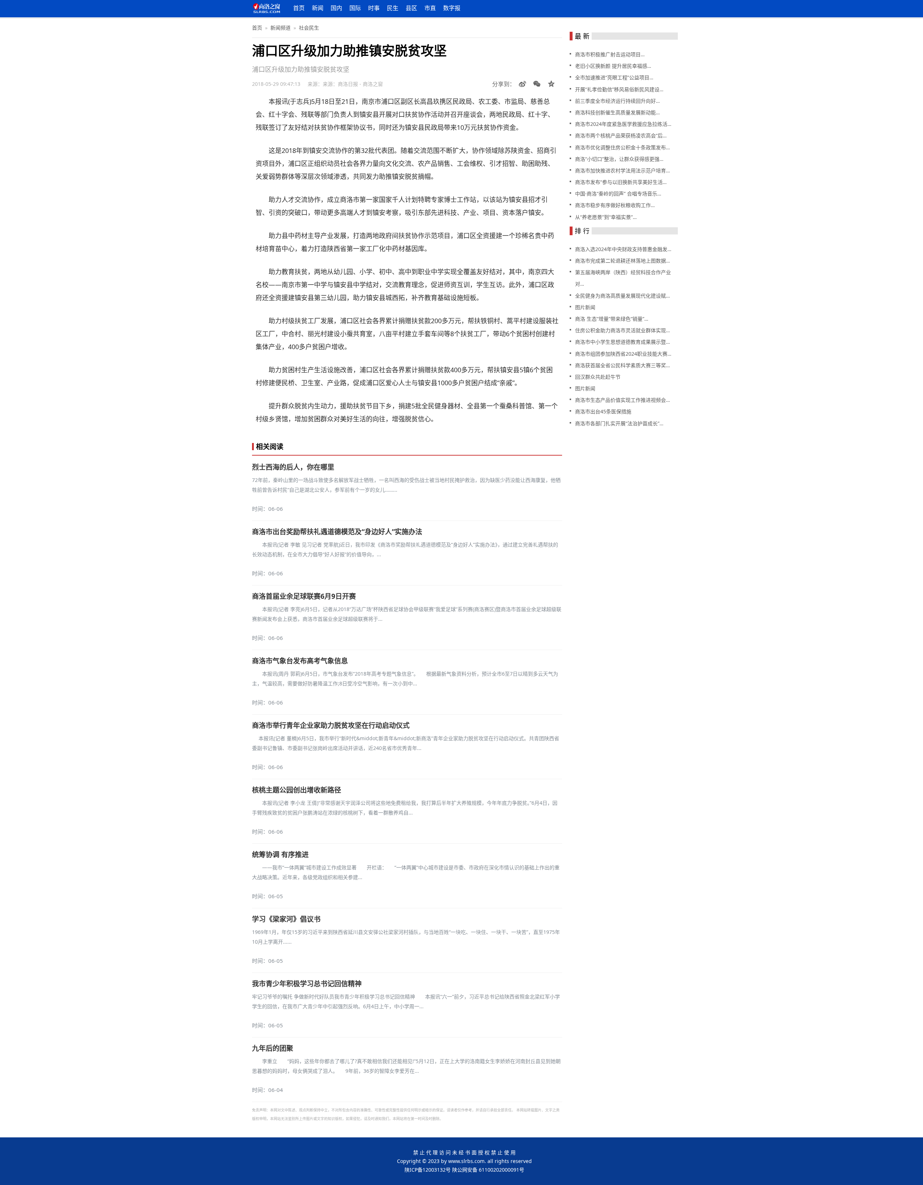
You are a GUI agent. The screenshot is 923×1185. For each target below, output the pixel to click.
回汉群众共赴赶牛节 (598, 376)
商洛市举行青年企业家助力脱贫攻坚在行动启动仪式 (331, 725)
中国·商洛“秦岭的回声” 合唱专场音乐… (618, 193)
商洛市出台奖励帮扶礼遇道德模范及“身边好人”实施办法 (337, 531)
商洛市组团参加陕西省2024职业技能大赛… (623, 353)
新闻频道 (280, 27)
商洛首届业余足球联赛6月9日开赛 (304, 596)
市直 (430, 8)
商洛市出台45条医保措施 (603, 411)
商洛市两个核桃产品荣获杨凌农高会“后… (621, 135)
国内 (336, 8)
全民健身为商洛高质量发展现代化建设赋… (622, 295)
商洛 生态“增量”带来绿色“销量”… (611, 318)
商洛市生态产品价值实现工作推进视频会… (622, 399)
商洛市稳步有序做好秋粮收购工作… (615, 205)
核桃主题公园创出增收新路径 (296, 790)
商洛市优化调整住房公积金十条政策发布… (622, 147)
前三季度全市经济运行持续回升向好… (617, 100)
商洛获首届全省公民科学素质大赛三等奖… (622, 365)
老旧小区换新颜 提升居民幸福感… (613, 65)
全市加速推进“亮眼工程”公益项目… (614, 77)
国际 (355, 8)
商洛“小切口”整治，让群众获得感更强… (619, 158)
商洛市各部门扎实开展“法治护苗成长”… (619, 423)
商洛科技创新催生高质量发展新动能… (617, 112)
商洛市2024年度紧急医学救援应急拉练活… (623, 123)
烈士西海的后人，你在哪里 (293, 467)
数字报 (451, 8)
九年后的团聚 (272, 1048)
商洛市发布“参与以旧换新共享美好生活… (621, 182)
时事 (374, 8)
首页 (299, 8)
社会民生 (309, 27)
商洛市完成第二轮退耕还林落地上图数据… (622, 260)
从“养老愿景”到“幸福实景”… (606, 217)
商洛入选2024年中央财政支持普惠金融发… (623, 249)
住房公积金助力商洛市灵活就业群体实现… (622, 330)
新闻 (317, 8)
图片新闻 (585, 307)
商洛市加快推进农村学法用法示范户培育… (622, 170)
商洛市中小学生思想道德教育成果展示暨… (622, 341)
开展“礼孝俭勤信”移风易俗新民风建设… (619, 89)
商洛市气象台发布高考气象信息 (300, 660)
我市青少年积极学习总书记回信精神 (307, 983)
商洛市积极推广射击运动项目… (610, 54)
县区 (411, 8)
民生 (392, 8)
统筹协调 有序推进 (280, 854)
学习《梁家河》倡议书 (286, 919)
